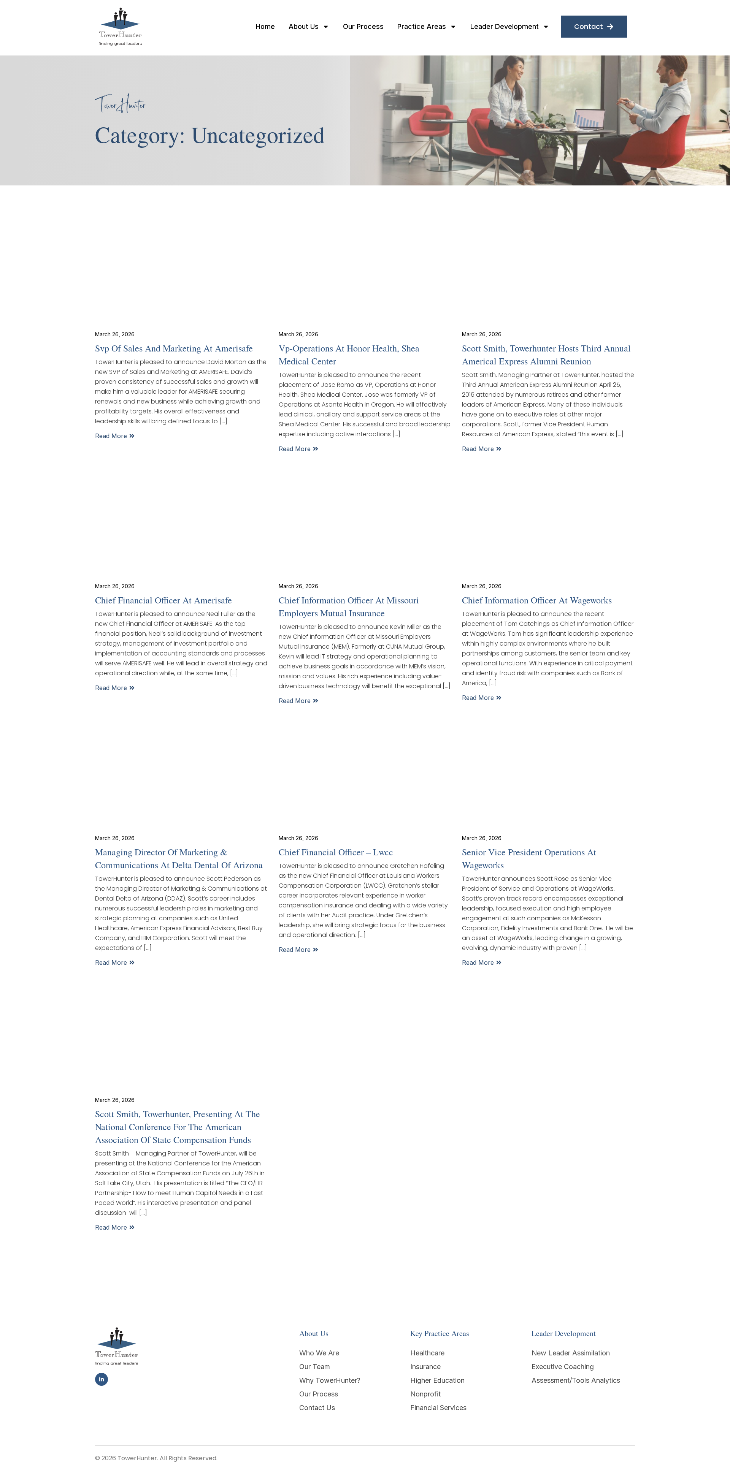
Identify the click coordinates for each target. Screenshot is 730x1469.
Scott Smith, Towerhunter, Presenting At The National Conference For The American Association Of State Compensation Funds (177, 1127)
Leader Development (504, 26)
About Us (304, 26)
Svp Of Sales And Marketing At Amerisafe (174, 348)
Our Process (363, 26)
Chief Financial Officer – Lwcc (336, 852)
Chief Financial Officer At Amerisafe (163, 600)
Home (265, 26)
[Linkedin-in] (101, 1379)
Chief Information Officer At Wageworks (537, 600)
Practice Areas (421, 26)
